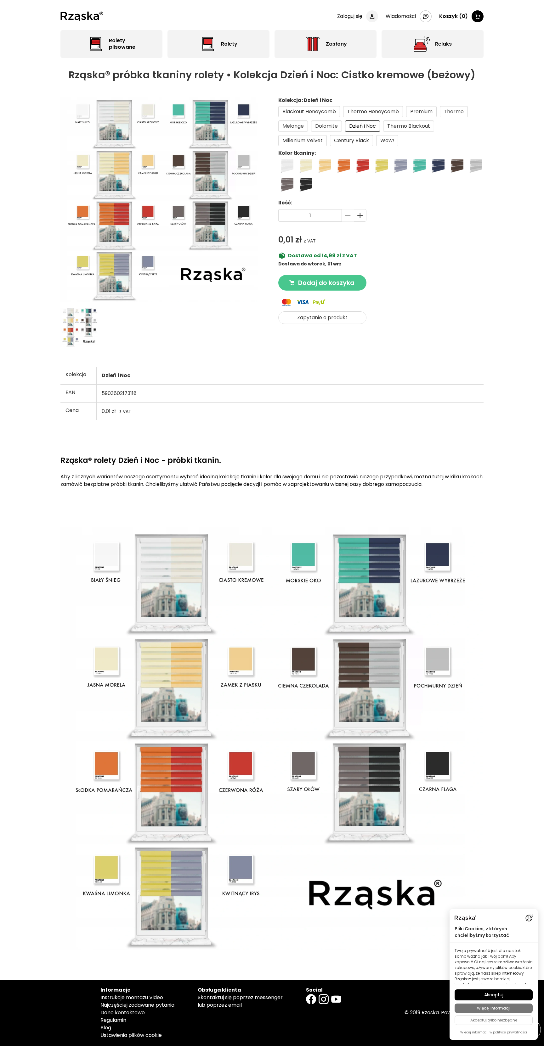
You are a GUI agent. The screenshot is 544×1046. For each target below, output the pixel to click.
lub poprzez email (220, 1005)
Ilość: (285, 202)
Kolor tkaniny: (297, 153)
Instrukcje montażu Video (131, 997)
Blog (105, 1027)
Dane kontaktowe (122, 1012)
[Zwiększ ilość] (360, 215)
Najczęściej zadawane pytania (137, 1005)
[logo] (81, 16)
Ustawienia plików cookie (131, 1035)
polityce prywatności (510, 1032)
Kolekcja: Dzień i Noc (305, 100)
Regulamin (113, 1020)
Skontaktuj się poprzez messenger (240, 997)
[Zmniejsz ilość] (348, 215)
